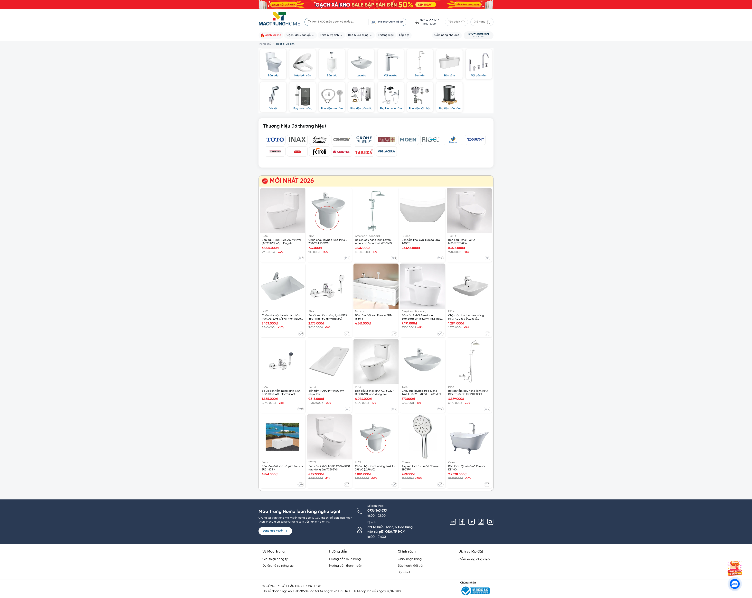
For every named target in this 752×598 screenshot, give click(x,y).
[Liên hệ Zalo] (734, 584)
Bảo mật (404, 572)
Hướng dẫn (338, 552)
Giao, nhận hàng (410, 559)
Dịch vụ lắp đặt (470, 552)
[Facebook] (462, 522)
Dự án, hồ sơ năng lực (278, 565)
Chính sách (407, 552)
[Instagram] (490, 522)
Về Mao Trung (273, 552)
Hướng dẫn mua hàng (345, 559)
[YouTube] (471, 522)
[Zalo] (453, 522)
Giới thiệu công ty (275, 559)
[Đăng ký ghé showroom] (735, 568)
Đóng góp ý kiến (273, 530)
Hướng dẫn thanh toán (345, 565)
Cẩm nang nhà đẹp (474, 559)
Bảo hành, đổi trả (410, 565)
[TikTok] (481, 522)
